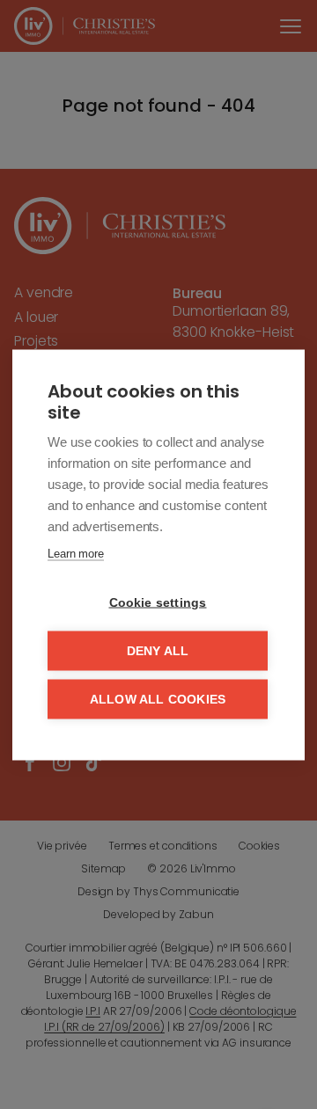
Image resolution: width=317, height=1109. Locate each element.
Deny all (158, 650)
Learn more (76, 552)
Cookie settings (158, 602)
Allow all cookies (157, 698)
